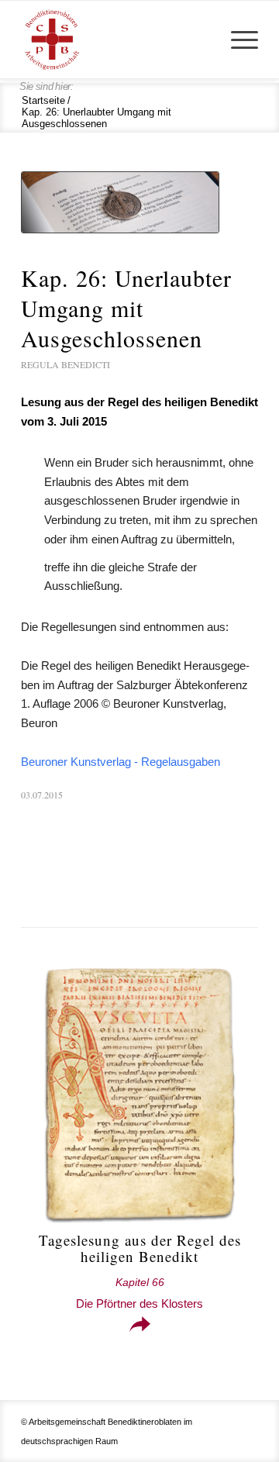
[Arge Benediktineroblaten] (116, 40)
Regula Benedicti (65, 364)
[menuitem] (236, 40)
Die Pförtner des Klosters (139, 1293)
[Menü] (236, 40)
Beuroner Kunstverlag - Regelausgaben (120, 761)
